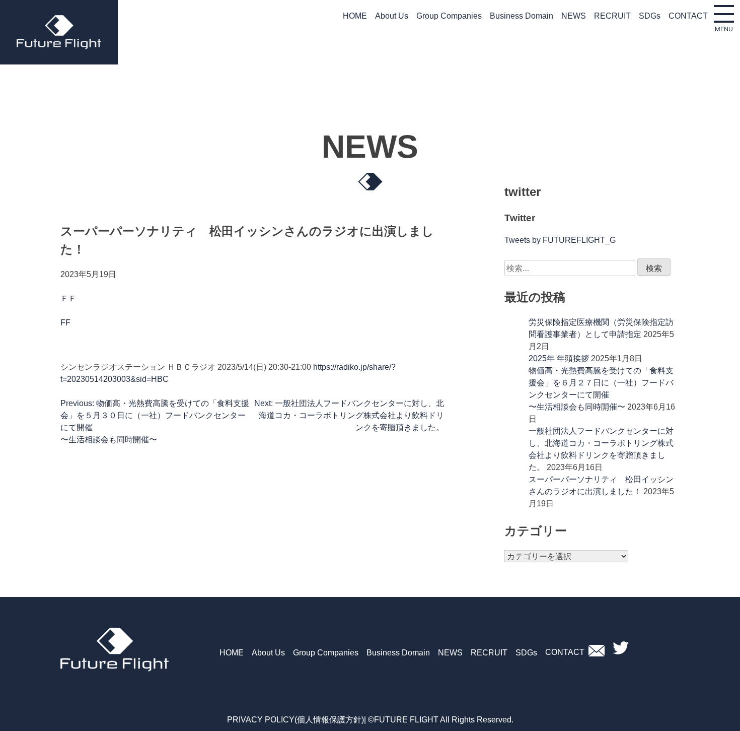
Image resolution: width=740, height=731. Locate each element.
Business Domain (521, 16)
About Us (391, 16)
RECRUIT (612, 16)
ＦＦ (68, 298)
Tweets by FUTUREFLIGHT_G (560, 240)
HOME (355, 16)
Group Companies (449, 16)
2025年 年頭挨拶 (559, 358)
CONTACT (688, 16)
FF (65, 322)
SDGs (649, 16)
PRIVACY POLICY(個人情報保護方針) (295, 719)
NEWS (573, 16)
